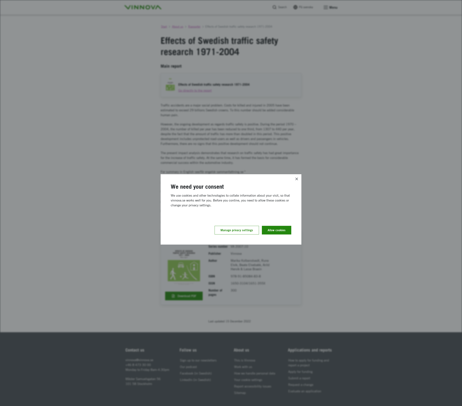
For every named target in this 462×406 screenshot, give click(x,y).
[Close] (297, 179)
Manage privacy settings (237, 230)
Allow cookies (277, 230)
